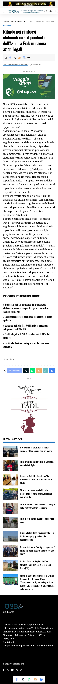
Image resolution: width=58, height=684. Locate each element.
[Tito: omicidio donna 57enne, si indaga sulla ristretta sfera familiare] (10, 508)
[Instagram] (17, 670)
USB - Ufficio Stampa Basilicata (15, 65)
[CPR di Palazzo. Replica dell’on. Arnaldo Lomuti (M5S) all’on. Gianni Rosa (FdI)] (10, 565)
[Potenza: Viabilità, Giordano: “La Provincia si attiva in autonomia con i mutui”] (10, 479)
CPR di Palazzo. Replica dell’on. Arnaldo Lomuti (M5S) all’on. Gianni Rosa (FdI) (35, 565)
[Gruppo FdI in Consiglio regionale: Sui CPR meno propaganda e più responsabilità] (10, 536)
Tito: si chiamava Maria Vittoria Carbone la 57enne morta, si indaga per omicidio (36, 493)
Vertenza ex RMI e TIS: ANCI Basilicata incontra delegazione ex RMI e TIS (25, 327)
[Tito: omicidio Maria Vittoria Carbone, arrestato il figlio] (10, 465)
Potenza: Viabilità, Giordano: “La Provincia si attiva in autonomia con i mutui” (36, 479)
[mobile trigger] (5, 11)
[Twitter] (8, 670)
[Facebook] (3, 670)
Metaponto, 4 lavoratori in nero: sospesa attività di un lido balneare (36, 449)
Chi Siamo (8, 612)
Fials (12, 359)
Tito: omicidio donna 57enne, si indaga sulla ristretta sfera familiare (37, 506)
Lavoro (9, 25)
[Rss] (21, 670)
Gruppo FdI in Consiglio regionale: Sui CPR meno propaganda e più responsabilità (37, 536)
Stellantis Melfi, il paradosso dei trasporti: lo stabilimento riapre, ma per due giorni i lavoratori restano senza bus (25, 308)
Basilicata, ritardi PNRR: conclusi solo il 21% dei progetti (26, 336)
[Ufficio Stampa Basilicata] (26, 11)
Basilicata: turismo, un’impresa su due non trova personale (26, 344)
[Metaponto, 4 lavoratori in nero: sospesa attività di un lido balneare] (10, 451)
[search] (46, 11)
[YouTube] (12, 670)
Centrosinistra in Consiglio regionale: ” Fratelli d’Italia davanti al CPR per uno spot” (37, 550)
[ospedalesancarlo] (29, 16)
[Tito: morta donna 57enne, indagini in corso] (10, 522)
